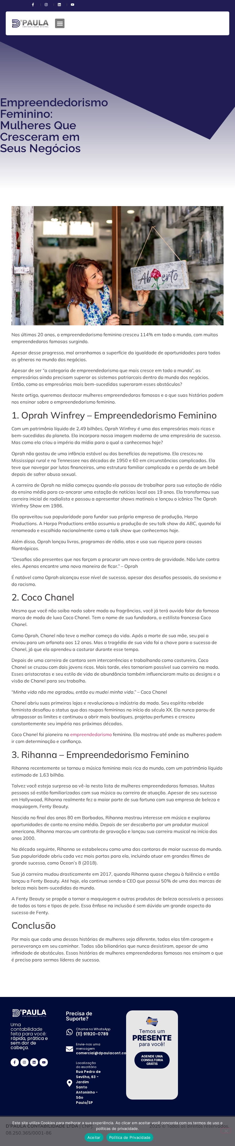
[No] (226, 1130)
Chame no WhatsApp (93, 1029)
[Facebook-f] (15, 1062)
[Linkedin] (34, 1062)
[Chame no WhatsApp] (69, 1032)
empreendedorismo (91, 734)
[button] (59, 23)
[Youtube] (44, 1062)
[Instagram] (24, 1062)
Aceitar (94, 1137)
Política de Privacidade (130, 1137)
